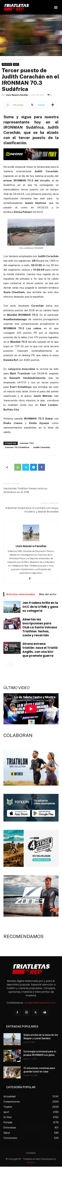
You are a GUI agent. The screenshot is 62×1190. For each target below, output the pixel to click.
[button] (56, 7)
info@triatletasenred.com (40, 1002)
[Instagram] (26, 1012)
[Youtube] (44, 1012)
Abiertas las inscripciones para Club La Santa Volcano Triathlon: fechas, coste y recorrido (39, 627)
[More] (52, 105)
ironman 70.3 (27, 443)
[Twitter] (25, 467)
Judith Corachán (41, 447)
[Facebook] (41, 467)
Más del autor (47, 594)
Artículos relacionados (20, 594)
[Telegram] (33, 467)
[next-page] (11, 664)
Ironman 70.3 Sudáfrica (17, 447)
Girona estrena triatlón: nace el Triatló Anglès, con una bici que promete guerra (40, 650)
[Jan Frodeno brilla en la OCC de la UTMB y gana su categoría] (12, 607)
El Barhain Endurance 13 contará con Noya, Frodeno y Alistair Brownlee (32, 509)
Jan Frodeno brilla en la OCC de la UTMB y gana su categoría (40, 607)
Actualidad (15, 59)
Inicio (4, 59)
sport (16, 64)
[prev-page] (5, 664)
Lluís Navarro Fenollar (17, 95)
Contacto (31, 1152)
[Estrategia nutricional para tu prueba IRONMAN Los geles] (12, 1056)
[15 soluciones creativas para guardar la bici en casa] (12, 1072)
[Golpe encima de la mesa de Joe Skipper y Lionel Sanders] (12, 1039)
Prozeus (31, 1162)
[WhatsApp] (17, 467)
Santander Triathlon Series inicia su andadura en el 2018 (25, 490)
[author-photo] (31, 541)
